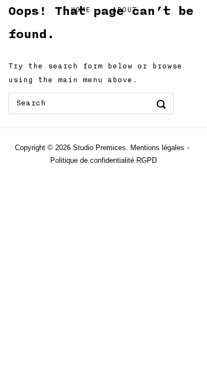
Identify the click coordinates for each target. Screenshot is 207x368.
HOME (81, 10)
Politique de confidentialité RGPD (103, 160)
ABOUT (124, 10)
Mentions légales (157, 147)
